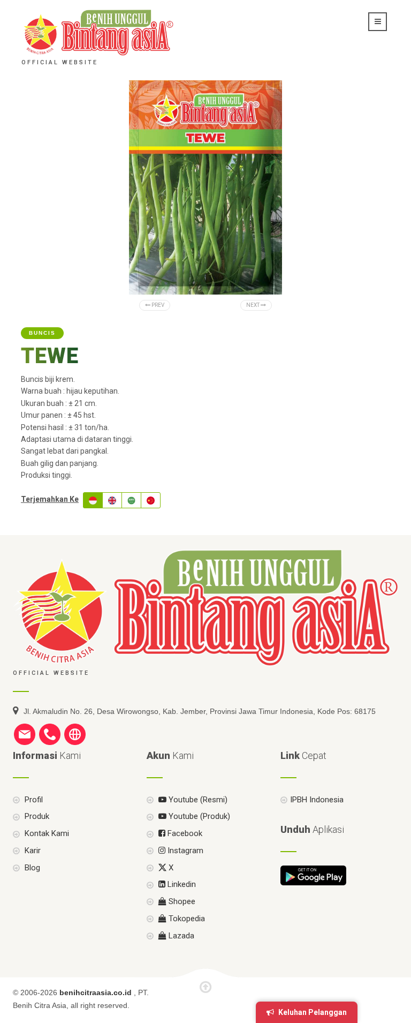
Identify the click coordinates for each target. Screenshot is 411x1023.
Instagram (184, 850)
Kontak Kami (45, 833)
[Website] (75, 733)
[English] (112, 500)
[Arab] (131, 500)
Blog (31, 867)
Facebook (183, 833)
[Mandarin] (151, 500)
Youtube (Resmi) (196, 799)
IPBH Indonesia (317, 799)
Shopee (180, 901)
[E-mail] (24, 733)
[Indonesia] (93, 500)
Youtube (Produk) (198, 816)
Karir (31, 850)
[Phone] (50, 733)
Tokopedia (185, 918)
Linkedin (180, 884)
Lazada (180, 936)
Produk (35, 816)
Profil (32, 799)
